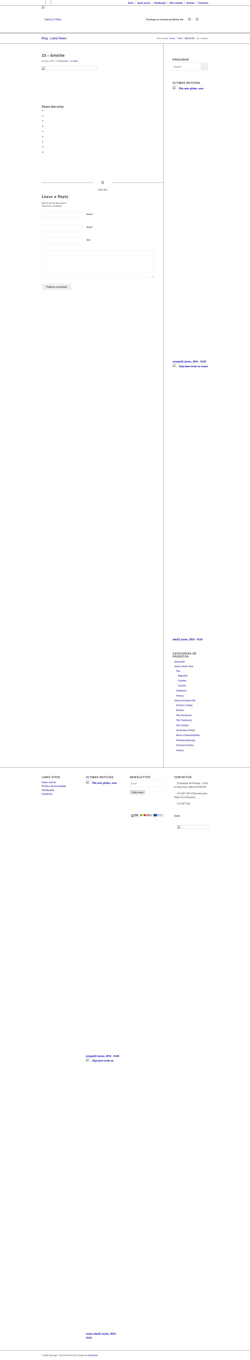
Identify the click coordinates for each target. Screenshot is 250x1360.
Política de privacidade (54, 786)
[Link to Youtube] (54, 2)
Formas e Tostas (184, 705)
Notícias (190, 2)
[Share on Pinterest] (46, 126)
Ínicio (130, 2)
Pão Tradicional (184, 720)
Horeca (180, 695)
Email (90, 227)
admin (75, 61)
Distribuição (160, 2)
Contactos (203, 2)
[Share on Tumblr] (46, 136)
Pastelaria (181, 690)
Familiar (182, 685)
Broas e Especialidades (188, 735)
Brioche (180, 709)
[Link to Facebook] (42, 2)
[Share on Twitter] (46, 116)
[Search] (204, 19)
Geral (177, 815)
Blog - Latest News (54, 38)
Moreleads (93, 1355)
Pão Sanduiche (184, 715)
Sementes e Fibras (185, 730)
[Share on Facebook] (46, 110)
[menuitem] (130, 3)
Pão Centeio (182, 725)
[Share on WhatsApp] (46, 121)
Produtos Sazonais (185, 740)
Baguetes (183, 675)
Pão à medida (176, 2)
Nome (90, 214)
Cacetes (182, 680)
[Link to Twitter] (48, 2)
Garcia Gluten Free (183, 666)
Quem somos (143, 2)
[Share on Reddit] (46, 147)
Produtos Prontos (184, 745)
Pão (178, 670)
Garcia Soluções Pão (184, 700)
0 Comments (62, 61)
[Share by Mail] (46, 152)
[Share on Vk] (46, 142)
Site (88, 239)
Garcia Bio (179, 661)
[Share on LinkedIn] (46, 131)
